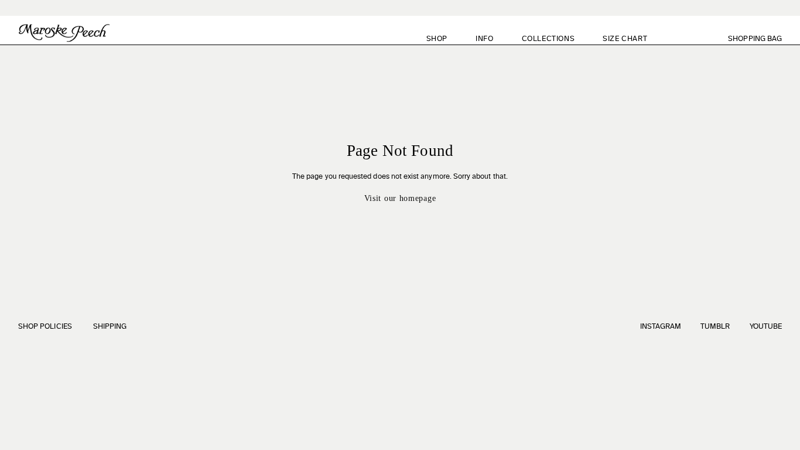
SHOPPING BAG (761, 39)
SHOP (436, 39)
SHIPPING (110, 326)
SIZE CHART (625, 39)
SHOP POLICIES (45, 326)
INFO (484, 39)
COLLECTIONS (548, 39)
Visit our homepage (400, 198)
